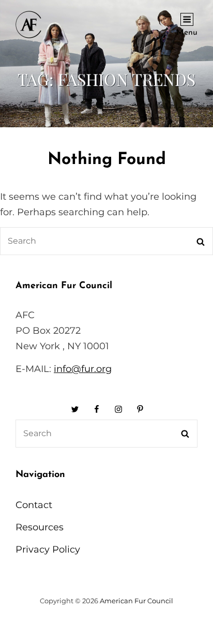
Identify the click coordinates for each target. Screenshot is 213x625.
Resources (40, 527)
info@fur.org (83, 369)
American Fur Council (136, 601)
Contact (34, 505)
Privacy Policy (48, 549)
